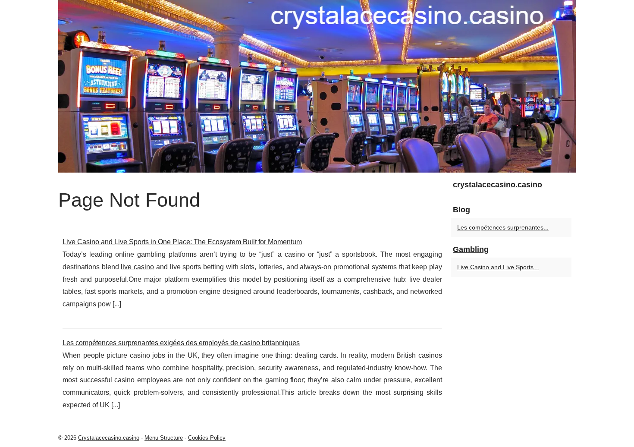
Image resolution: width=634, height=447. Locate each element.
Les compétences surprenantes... (503, 227)
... (116, 304)
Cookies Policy (207, 437)
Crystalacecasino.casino (108, 437)
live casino (137, 267)
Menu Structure (163, 437)
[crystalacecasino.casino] (317, 86)
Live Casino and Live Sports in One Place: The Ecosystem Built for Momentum (182, 242)
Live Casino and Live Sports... (498, 267)
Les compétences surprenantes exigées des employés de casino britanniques (181, 342)
